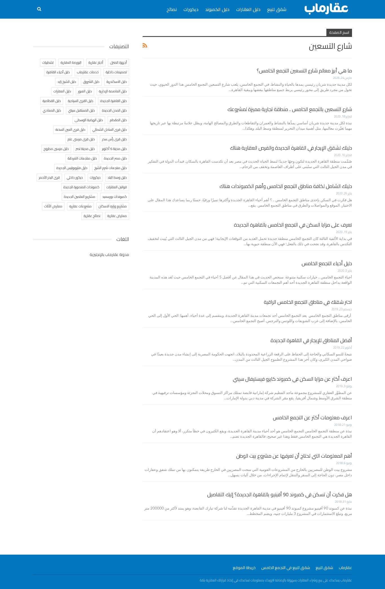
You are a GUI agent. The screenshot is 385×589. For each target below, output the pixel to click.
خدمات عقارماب (88, 72)
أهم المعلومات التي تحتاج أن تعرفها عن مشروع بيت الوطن (294, 455)
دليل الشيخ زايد (66, 81)
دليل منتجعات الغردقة (82, 158)
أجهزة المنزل (118, 62)
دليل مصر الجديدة (115, 158)
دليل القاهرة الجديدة (113, 101)
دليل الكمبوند (217, 9)
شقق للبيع (276, 9)
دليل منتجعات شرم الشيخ (110, 168)
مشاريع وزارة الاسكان (113, 206)
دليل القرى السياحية (80, 101)
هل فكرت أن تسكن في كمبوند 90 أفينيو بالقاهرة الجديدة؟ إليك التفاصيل (279, 494)
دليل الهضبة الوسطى (89, 120)
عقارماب (345, 567)
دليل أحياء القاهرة (58, 72)
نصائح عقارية (92, 215)
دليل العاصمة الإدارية (113, 91)
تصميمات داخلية (116, 72)
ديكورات (190, 9)
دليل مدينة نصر (85, 148)
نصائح (172, 9)
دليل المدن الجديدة (114, 110)
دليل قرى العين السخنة (70, 129)
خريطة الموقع (244, 567)
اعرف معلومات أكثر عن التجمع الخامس (312, 417)
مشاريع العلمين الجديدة (79, 196)
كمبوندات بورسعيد (114, 196)
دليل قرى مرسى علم (81, 139)
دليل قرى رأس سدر (114, 139)
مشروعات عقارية (80, 206)
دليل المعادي (52, 110)
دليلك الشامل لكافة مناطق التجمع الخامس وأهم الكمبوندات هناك (286, 186)
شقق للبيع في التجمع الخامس (285, 567)
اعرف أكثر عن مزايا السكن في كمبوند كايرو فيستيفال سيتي (292, 379)
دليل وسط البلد (117, 177)
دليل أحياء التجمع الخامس (327, 263)
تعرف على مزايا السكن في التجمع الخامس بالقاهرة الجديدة (293, 224)
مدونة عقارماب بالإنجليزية (109, 254)
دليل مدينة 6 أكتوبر (114, 148)
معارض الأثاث (53, 206)
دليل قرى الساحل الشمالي (109, 129)
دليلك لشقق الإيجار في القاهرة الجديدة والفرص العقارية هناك (291, 147)
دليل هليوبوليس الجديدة (71, 168)
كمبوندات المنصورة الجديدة (81, 187)
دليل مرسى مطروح (56, 148)
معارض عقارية (117, 215)
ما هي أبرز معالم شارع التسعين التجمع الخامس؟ (304, 70)
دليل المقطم (118, 120)
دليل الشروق (91, 81)
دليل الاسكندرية (117, 81)
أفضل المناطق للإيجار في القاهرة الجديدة (311, 340)
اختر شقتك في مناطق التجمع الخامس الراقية (308, 302)
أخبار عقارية (95, 62)
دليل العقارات (248, 9)
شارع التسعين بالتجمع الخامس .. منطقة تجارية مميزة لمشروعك (289, 109)
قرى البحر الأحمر (49, 177)
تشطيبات (48, 62)
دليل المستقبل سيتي (81, 110)
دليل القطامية (52, 101)
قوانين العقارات (117, 187)
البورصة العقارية (71, 62)
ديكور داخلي (75, 177)
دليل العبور (85, 91)
